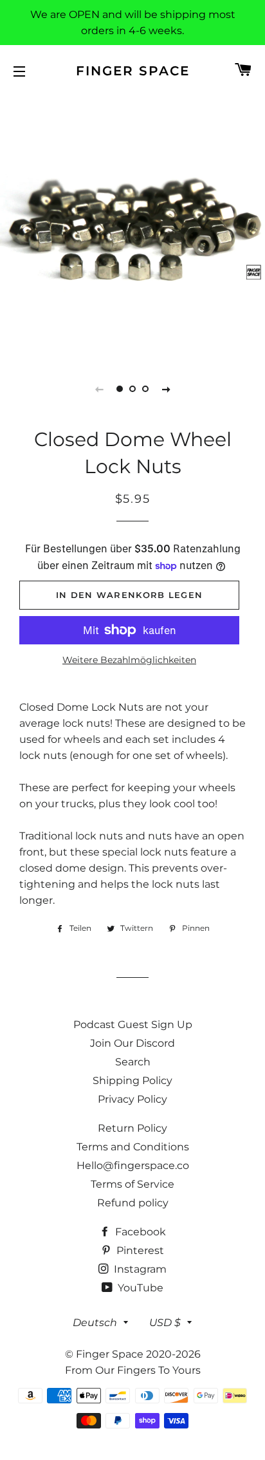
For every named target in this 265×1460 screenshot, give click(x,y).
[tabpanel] (132, 226)
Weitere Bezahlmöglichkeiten (129, 660)
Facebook (139, 1232)
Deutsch (95, 1322)
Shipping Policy (132, 1080)
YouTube (139, 1288)
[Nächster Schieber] (166, 389)
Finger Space (133, 71)
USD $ (165, 1322)
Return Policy (132, 1128)
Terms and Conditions (133, 1147)
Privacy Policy (132, 1099)
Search (133, 1062)
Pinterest (139, 1250)
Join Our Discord (132, 1043)
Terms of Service (132, 1184)
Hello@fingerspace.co (133, 1165)
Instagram (139, 1269)
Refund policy (133, 1203)
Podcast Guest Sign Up (132, 1024)
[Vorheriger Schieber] (99, 389)
